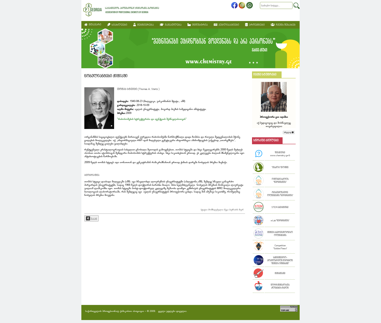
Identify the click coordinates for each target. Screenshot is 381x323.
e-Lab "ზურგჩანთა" (280, 220)
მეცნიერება (145, 25)
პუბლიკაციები (228, 25)
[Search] (296, 6)
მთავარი (94, 24)
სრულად (288, 132)
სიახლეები (118, 25)
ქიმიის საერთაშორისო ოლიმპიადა (280, 234)
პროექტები (256, 25)
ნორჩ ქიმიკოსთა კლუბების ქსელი (280, 286)
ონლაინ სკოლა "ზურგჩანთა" (280, 181)
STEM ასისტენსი (280, 207)
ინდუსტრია (199, 25)
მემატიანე (280, 273)
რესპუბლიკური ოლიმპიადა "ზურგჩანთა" (280, 194)
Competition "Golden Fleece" (280, 247)
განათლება (173, 25)
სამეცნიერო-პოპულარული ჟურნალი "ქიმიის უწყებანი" (280, 260)
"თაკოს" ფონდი (280, 167)
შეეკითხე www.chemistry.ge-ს (280, 154)
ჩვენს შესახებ (285, 25)
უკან (93, 219)
